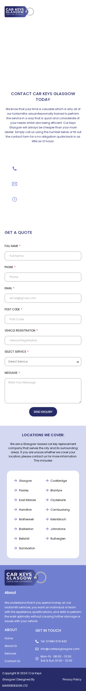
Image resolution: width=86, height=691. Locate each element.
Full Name (12, 246)
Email (9, 288)
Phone (9, 267)
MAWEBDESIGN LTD (15, 686)
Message (11, 373)
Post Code (12, 309)
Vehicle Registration (20, 330)
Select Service (16, 352)
